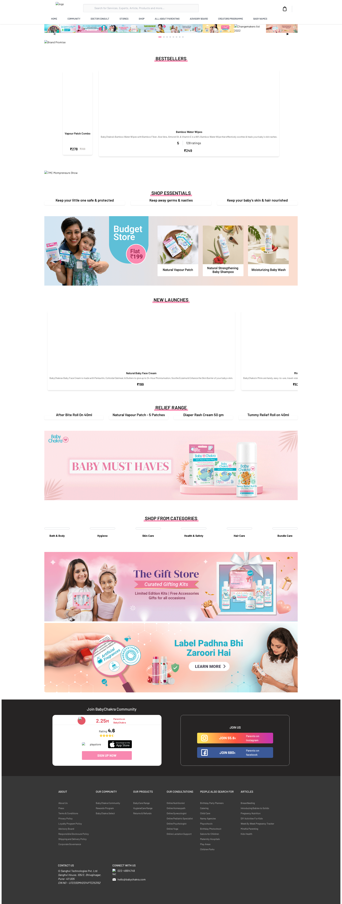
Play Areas (205, 844)
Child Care (205, 813)
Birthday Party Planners (212, 803)
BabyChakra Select (105, 813)
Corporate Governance (69, 844)
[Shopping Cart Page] (285, 9)
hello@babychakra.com (132, 879)
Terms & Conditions (68, 813)
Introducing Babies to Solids (255, 808)
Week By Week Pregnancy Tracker (257, 823)
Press (61, 808)
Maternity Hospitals (210, 839)
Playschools (206, 823)
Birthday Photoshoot (210, 828)
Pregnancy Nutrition (250, 813)
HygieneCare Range (142, 808)
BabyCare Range (141, 803)
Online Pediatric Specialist (180, 818)
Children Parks (207, 849)
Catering (204, 808)
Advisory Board (66, 828)
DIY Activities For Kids (252, 818)
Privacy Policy (65, 818)
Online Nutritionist (176, 803)
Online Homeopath (176, 808)
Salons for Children (209, 833)
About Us (63, 803)
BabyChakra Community (108, 803)
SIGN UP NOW (106, 755)
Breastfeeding (248, 803)
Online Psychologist (176, 823)
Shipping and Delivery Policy (72, 839)
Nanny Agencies (208, 818)
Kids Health (246, 833)
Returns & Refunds (142, 813)
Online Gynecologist (176, 813)
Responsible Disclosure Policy (73, 833)
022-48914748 (126, 870)
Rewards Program (105, 808)
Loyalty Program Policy (70, 823)
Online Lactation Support (179, 833)
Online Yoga (172, 828)
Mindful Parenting (249, 828)
